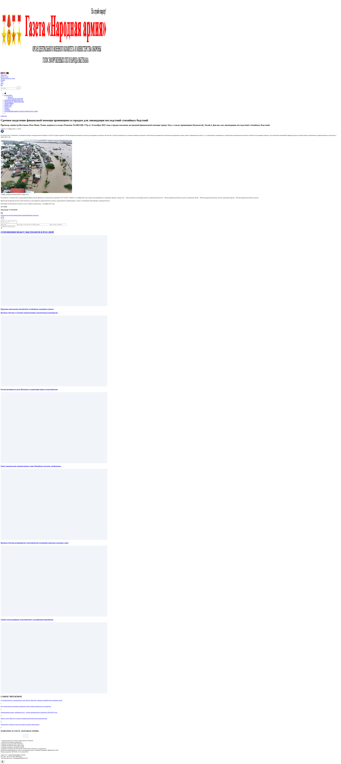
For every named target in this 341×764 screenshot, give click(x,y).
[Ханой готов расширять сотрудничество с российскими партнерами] (54, 693)
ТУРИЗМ (7, 110)
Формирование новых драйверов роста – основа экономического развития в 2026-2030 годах (29, 712)
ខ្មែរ (1, 85)
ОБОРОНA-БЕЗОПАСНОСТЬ (13, 100)
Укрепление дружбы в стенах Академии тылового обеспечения (20, 724)
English (3, 80)
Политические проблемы (15, 98)
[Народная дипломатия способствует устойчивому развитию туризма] (54, 305)
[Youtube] (4, 73)
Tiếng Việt (4, 75)
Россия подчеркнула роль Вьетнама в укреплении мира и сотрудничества (29, 389)
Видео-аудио (4, 77)
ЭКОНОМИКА (9, 103)
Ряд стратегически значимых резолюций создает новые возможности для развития (26, 706)
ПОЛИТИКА (8, 95)
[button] (170, 131)
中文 (2, 81)
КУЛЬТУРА (7, 106)
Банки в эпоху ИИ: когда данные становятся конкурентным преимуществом (24, 718)
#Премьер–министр (33, 215)
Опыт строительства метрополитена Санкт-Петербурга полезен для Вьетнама (31, 466)
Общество (4, 116)
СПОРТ (6, 108)
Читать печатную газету (8, 78)
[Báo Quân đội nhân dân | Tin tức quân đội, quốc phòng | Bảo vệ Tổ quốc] (54, 71)
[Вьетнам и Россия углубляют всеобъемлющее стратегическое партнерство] (54, 386)
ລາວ (2, 83)
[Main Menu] (1, 90)
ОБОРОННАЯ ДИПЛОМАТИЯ (14, 102)
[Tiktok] (8, 73)
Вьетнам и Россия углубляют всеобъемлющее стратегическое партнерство (29, 313)
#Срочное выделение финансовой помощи (14, 215)
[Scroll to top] (2, 761)
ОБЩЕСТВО (8, 105)
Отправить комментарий (7, 226)
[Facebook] (2, 73)
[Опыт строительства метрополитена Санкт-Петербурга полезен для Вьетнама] (54, 539)
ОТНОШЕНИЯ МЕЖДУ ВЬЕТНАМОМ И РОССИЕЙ (21, 111)
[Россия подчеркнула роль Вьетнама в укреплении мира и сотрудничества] (54, 462)
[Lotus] (6, 73)
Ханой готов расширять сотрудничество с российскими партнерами (27, 620)
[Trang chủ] (5, 94)
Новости (10, 97)
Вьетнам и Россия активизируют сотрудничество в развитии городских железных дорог (35, 543)
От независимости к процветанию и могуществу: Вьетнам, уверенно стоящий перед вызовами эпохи (31, 700)
